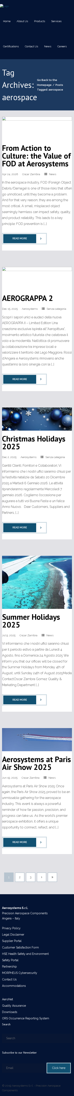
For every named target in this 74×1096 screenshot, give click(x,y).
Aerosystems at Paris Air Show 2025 (36, 763)
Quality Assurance (14, 1005)
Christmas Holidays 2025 (33, 442)
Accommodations (14, 985)
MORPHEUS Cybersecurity (19, 973)
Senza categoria (56, 308)
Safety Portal (10, 960)
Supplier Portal (12, 941)
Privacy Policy (11, 928)
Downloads (9, 1012)
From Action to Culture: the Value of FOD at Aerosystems (36, 155)
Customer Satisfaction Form (20, 947)
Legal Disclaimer (13, 934)
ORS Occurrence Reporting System (25, 1018)
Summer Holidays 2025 (31, 621)
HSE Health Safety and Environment (25, 953)
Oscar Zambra (31, 174)
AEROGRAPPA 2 (27, 298)
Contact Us (9, 979)
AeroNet (7, 999)
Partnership (9, 966)
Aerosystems (30, 308)
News (52, 174)
